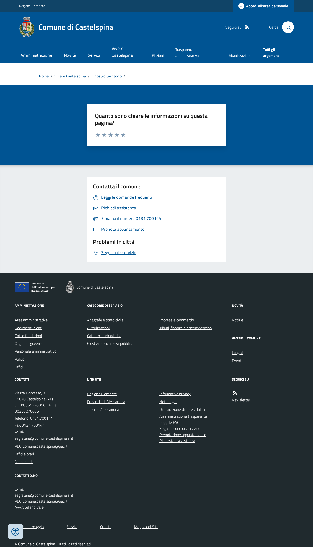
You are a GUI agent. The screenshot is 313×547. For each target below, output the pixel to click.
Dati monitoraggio (29, 527)
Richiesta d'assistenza (177, 441)
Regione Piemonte (32, 5)
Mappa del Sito (146, 527)
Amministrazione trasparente (183, 416)
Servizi (94, 55)
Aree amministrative (31, 320)
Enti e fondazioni (28, 336)
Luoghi (237, 353)
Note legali (168, 402)
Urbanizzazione (239, 55)
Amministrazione (36, 55)
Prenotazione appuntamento (182, 435)
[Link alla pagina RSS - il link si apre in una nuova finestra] (247, 27)
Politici (20, 359)
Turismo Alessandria (103, 409)
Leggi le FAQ (169, 422)
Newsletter (241, 400)
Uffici (19, 367)
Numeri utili (24, 462)
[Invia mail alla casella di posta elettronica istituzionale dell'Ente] (44, 438)
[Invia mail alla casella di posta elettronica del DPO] (44, 495)
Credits (105, 527)
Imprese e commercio (176, 320)
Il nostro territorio (106, 76)
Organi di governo (29, 343)
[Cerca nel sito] (286, 27)
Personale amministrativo (35, 351)
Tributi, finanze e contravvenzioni (185, 328)
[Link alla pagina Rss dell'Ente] (235, 393)
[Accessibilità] (15, 532)
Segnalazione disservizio (179, 428)
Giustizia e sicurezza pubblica (110, 343)
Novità (70, 55)
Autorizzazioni (98, 328)
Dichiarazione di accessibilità (182, 409)
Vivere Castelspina (122, 51)
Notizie (237, 320)
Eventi (237, 360)
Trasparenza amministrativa (187, 52)
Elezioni (158, 55)
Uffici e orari (24, 454)
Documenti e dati (28, 328)
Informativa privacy (175, 394)
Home (44, 76)
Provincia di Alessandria (106, 402)
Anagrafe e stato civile (105, 320)
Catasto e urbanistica (104, 336)
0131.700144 (41, 418)
